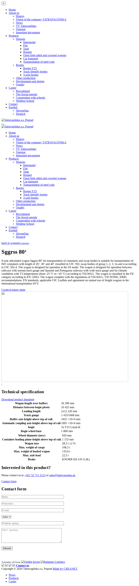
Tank (26, 48)
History (20, 16)
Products (14, 35)
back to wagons (10, 243)
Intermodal (29, 42)
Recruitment (23, 91)
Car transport (30, 58)
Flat (25, 45)
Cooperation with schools (30, 97)
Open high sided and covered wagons (44, 55)
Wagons (20, 39)
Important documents (28, 32)
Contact (13, 104)
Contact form (8, 481)
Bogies (20, 65)
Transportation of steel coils (38, 61)
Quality (20, 84)
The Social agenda (26, 94)
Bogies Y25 (30, 68)
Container (24, 243)
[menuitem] (13, 107)
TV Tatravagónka (26, 25)
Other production (25, 78)
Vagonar (21, 29)
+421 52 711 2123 (34, 475)
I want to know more (13, 289)
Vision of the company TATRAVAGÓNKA (41, 19)
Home (12, 9)
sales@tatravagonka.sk (62, 475)
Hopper (27, 52)
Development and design (30, 81)
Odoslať (7, 548)
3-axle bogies (30, 74)
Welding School (25, 100)
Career (12, 87)
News (19, 22)
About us (14, 12)
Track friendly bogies (35, 71)
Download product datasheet (17, 399)
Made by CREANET (65, 568)
